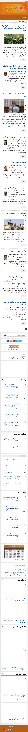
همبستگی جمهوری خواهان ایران (17, 574)
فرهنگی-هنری (21, 580)
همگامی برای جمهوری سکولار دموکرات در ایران (13, 575)
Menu (26, 1)
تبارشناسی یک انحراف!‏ (19, 162)
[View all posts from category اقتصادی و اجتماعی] (2, 627)
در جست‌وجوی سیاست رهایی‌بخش (12, 459)
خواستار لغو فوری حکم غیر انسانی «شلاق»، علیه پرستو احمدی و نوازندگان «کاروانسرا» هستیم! (14, 396)
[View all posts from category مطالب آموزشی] (2, 434)
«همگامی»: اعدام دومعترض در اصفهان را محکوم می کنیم (11, 518)
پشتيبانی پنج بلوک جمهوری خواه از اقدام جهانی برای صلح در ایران (11, 535)
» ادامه (23, 60)
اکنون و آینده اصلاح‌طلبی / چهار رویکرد (14, 188)
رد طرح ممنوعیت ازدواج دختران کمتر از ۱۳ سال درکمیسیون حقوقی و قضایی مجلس (14, 28)
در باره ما (18, 726)
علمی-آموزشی (20, 674)
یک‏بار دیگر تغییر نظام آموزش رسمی (15, 719)
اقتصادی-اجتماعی (19, 627)
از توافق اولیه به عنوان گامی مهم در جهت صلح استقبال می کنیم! (11, 406)
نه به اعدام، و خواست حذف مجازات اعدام (11, 526)
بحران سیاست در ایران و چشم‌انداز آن (14, 137)
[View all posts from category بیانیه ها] (2, 380)
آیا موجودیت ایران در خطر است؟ (16, 277)
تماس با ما (11, 726)
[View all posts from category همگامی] (2, 492)
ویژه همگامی (21, 492)
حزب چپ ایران (20, 570)
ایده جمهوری (15, 447)
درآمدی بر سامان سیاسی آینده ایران (12, 465)
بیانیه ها (23, 380)
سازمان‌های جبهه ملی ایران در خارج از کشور (14, 572)
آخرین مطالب (22, 455)
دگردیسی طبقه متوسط (19, 648)
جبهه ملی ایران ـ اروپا (19, 569)
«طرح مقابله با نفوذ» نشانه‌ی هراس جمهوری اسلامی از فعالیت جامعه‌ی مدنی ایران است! (15, 509)
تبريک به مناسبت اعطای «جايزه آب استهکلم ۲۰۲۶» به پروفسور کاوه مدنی (10, 499)
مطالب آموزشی (20, 434)
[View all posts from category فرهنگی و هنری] (2, 580)
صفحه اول (25, 726)
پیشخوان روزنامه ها (19, 559)
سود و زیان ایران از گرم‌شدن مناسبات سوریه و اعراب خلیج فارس (14, 67)
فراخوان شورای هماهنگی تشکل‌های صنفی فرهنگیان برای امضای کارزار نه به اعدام (11, 478)
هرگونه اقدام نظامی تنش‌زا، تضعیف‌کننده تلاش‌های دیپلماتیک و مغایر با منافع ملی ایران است (11, 424)
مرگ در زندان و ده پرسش (18, 251)
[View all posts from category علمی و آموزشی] (2, 674)
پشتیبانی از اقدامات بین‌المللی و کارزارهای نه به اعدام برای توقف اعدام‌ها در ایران (11, 386)
